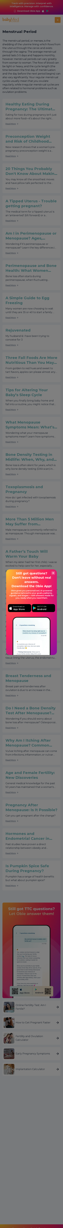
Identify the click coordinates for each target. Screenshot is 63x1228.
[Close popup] (53, 573)
